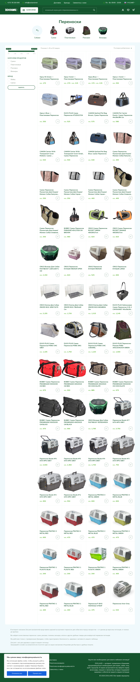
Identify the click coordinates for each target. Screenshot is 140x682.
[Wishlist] (128, 10)
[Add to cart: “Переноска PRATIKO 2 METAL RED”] (82, 537)
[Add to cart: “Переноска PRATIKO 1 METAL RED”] (58, 610)
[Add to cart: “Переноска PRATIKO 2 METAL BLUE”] (106, 537)
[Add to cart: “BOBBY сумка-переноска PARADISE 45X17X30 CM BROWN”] (82, 237)
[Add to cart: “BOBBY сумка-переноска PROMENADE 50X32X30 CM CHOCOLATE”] (131, 390)
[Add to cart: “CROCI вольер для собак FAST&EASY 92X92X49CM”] (106, 428)
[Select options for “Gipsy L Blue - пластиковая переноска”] (58, 121)
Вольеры (14, 71)
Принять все (37, 673)
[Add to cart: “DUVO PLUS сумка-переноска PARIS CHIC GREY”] (58, 352)
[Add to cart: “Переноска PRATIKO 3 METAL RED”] (58, 537)
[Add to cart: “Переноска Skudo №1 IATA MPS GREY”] (82, 501)
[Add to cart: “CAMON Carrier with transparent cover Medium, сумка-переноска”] (58, 160)
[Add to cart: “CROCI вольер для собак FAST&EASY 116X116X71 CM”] (58, 275)
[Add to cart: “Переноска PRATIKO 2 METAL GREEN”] (131, 537)
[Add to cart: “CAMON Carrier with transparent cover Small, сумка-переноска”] (82, 160)
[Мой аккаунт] (122, 10)
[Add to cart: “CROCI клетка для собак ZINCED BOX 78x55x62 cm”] (82, 313)
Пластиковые (16, 65)
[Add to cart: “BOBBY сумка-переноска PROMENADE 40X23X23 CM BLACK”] (82, 428)
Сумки (13, 61)
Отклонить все (17, 673)
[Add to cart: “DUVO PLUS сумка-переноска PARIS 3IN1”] (82, 352)
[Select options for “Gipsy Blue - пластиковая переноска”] (106, 83)
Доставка (57, 3)
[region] (26, 666)
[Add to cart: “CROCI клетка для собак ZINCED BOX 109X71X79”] (58, 313)
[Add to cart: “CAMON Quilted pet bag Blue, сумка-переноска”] (106, 160)
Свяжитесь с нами (79, 3)
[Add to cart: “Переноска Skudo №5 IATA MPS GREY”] (82, 465)
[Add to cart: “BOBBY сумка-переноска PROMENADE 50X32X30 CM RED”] (58, 390)
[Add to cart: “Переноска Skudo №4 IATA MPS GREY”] (106, 465)
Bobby (13, 79)
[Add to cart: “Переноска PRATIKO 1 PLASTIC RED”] (82, 573)
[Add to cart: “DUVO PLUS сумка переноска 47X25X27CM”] (82, 121)
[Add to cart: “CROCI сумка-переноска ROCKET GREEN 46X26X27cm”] (106, 237)
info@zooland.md (31, 3)
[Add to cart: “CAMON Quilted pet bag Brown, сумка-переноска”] (106, 121)
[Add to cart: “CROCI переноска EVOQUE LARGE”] (131, 275)
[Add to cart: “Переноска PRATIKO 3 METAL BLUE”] (131, 501)
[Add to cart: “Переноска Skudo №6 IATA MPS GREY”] (58, 465)
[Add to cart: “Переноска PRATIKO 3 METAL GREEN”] (106, 501)
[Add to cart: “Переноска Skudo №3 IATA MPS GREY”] (131, 465)
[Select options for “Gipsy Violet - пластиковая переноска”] (82, 83)
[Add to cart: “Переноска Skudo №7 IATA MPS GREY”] (131, 428)
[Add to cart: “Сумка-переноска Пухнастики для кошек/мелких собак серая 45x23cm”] (82, 198)
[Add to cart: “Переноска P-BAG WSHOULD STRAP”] (106, 610)
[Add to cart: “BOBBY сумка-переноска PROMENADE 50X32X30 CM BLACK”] (58, 428)
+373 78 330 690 (13, 3)
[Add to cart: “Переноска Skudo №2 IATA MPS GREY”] (58, 501)
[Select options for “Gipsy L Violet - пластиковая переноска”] (131, 83)
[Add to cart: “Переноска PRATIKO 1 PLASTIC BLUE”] (58, 573)
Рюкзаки (14, 68)
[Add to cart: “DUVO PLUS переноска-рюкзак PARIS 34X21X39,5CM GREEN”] (131, 352)
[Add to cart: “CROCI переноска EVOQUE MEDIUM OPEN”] (82, 275)
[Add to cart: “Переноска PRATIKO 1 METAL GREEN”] (131, 573)
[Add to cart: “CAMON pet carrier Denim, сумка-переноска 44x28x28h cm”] (131, 121)
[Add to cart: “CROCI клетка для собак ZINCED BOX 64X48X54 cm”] (106, 313)
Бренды (67, 3)
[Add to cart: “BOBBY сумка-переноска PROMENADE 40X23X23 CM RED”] (82, 390)
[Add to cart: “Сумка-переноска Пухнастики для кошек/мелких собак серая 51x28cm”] (106, 198)
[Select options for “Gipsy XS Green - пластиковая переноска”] (58, 83)
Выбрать (21, 87)
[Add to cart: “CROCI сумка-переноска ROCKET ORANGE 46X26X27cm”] (131, 237)
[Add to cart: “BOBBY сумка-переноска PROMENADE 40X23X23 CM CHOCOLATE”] (106, 390)
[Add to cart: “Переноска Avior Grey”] (131, 610)
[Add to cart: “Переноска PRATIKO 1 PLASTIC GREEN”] (106, 573)
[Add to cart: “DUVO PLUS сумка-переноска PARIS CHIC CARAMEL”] (106, 352)
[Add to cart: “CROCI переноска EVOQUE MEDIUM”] (106, 275)
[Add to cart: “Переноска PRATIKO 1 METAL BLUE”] (82, 610)
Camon (13, 83)
